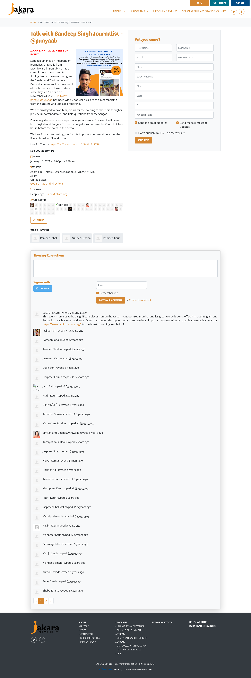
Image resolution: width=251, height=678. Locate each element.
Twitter (44, 288)
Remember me (109, 293)
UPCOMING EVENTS (162, 622)
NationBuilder (145, 669)
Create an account (140, 300)
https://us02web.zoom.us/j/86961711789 (74, 144)
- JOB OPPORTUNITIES (89, 638)
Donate (240, 3)
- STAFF (82, 630)
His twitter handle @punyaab (49, 98)
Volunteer (220, 3)
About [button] (120, 11)
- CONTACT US (86, 634)
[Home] (21, 9)
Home (33, 22)
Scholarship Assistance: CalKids (204, 11)
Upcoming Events (165, 11)
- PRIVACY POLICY (87, 641)
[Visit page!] (234, 12)
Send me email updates (152, 122)
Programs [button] (141, 11)
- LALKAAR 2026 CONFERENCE (129, 626)
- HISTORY (84, 626)
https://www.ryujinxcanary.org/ (62, 324)
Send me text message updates (193, 124)
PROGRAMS (121, 622)
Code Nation (129, 669)
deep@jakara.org (56, 194)
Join (199, 3)
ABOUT (82, 622)
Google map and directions (47, 183)
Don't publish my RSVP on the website (161, 133)
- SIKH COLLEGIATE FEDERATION (131, 645)
